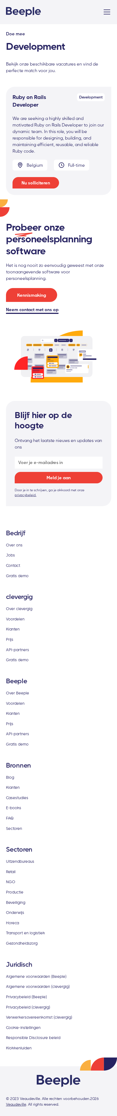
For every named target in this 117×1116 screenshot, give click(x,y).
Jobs (10, 555)
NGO (10, 881)
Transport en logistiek (25, 932)
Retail (11, 871)
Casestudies (17, 797)
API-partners (17, 649)
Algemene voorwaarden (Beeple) (36, 976)
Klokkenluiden (19, 1047)
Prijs (9, 639)
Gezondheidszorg (22, 943)
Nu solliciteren (35, 183)
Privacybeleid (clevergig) (28, 1007)
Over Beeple (17, 692)
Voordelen (15, 619)
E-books (13, 807)
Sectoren (14, 828)
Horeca (12, 922)
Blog (10, 777)
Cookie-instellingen (23, 1027)
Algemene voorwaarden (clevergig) (38, 986)
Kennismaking (31, 295)
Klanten (13, 629)
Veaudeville (16, 1104)
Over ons (14, 545)
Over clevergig (19, 608)
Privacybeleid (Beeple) (26, 996)
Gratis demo (17, 575)
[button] (105, 11)
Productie (14, 892)
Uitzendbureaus (20, 861)
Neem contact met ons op (32, 309)
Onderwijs (15, 912)
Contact (13, 565)
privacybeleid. (25, 495)
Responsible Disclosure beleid (33, 1037)
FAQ (10, 818)
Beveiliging (15, 902)
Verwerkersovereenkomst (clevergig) (39, 1017)
